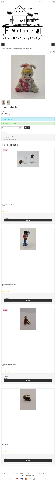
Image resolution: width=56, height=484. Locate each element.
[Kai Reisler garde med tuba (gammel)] (28, 254)
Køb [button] (28, 127)
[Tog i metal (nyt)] (28, 415)
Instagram (31, 475)
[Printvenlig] (54, 48)
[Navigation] (3, 44)
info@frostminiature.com (42, 473)
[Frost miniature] (28, 23)
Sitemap (51, 473)
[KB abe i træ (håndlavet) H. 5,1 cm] (28, 334)
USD (3, 1)
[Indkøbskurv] (53, 44)
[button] (51, 52)
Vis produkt (28, 220)
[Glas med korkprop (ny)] (28, 174)
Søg (53, 1)
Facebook (25, 475)
